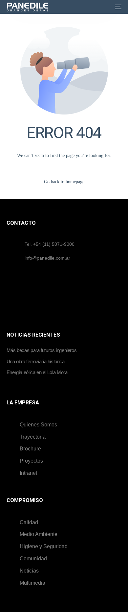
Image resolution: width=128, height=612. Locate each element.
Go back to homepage (64, 181)
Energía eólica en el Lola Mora (37, 372)
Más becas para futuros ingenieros (42, 350)
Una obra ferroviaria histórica (36, 361)
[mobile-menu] (116, 7)
